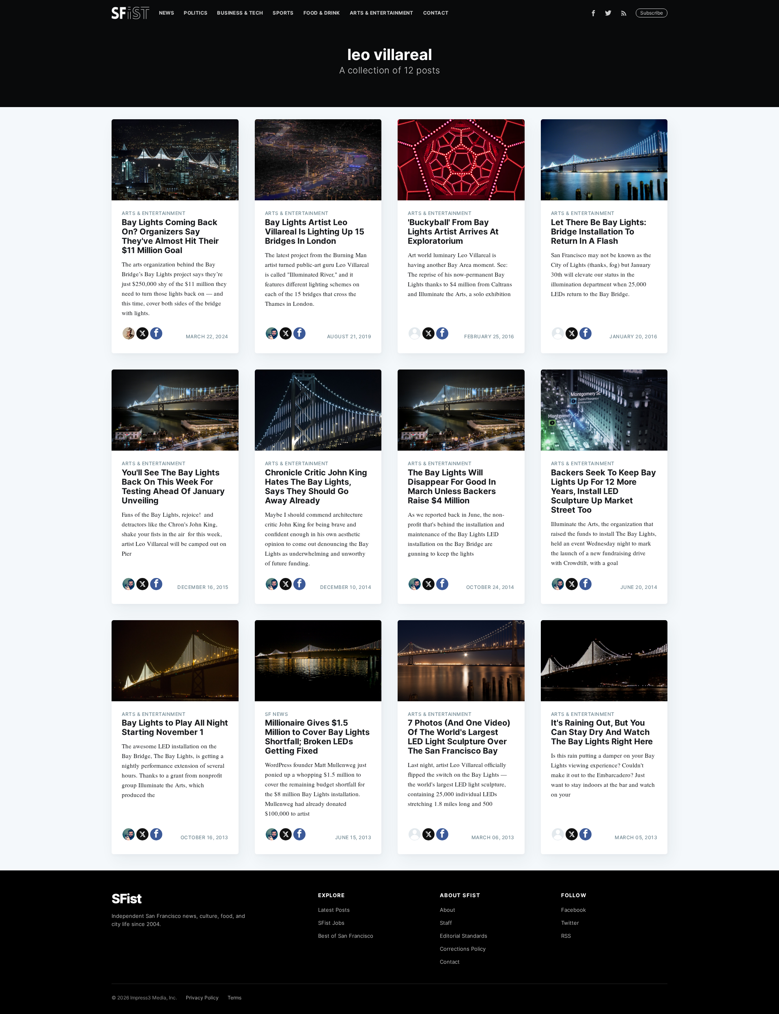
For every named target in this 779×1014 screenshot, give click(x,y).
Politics (195, 13)
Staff (446, 922)
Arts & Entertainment (381, 13)
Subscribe (651, 13)
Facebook (573, 910)
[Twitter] (608, 13)
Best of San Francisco (345, 935)
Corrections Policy (463, 948)
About (447, 910)
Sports (283, 13)
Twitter (570, 922)
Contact (436, 13)
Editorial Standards (463, 935)
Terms (234, 998)
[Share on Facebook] (156, 333)
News (166, 13)
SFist (127, 899)
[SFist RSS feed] (626, 13)
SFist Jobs (331, 922)
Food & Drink (321, 13)
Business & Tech (240, 13)
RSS (566, 935)
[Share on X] (142, 333)
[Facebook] (593, 13)
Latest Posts (334, 910)
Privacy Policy (202, 998)
